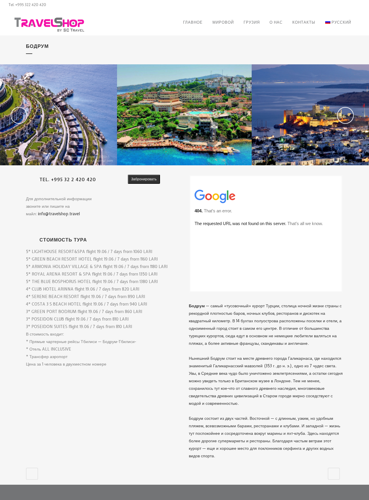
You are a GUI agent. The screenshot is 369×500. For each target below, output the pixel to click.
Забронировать (144, 179)
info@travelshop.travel (59, 213)
